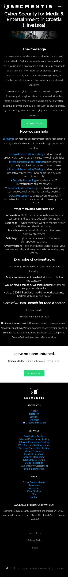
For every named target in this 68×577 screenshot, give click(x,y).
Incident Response (34, 453)
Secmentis (8, 138)
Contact (34, 496)
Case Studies (34, 491)
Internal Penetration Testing (26, 161)
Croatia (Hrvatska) (35, 422)
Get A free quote (34, 123)
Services (34, 416)
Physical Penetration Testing (26, 169)
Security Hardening (24, 180)
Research (34, 413)
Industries (34, 488)
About (34, 410)
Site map (34, 419)
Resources (34, 485)
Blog (34, 494)
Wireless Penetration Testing (34, 447)
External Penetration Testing (26, 154)
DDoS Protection (19, 195)
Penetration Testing (34, 436)
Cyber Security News (34, 482)
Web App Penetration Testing (34, 444)
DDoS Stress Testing (34, 459)
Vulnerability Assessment (20, 187)
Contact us (34, 373)
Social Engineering (34, 468)
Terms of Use (35, 532)
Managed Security (34, 450)
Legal (35, 547)
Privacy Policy (35, 540)
